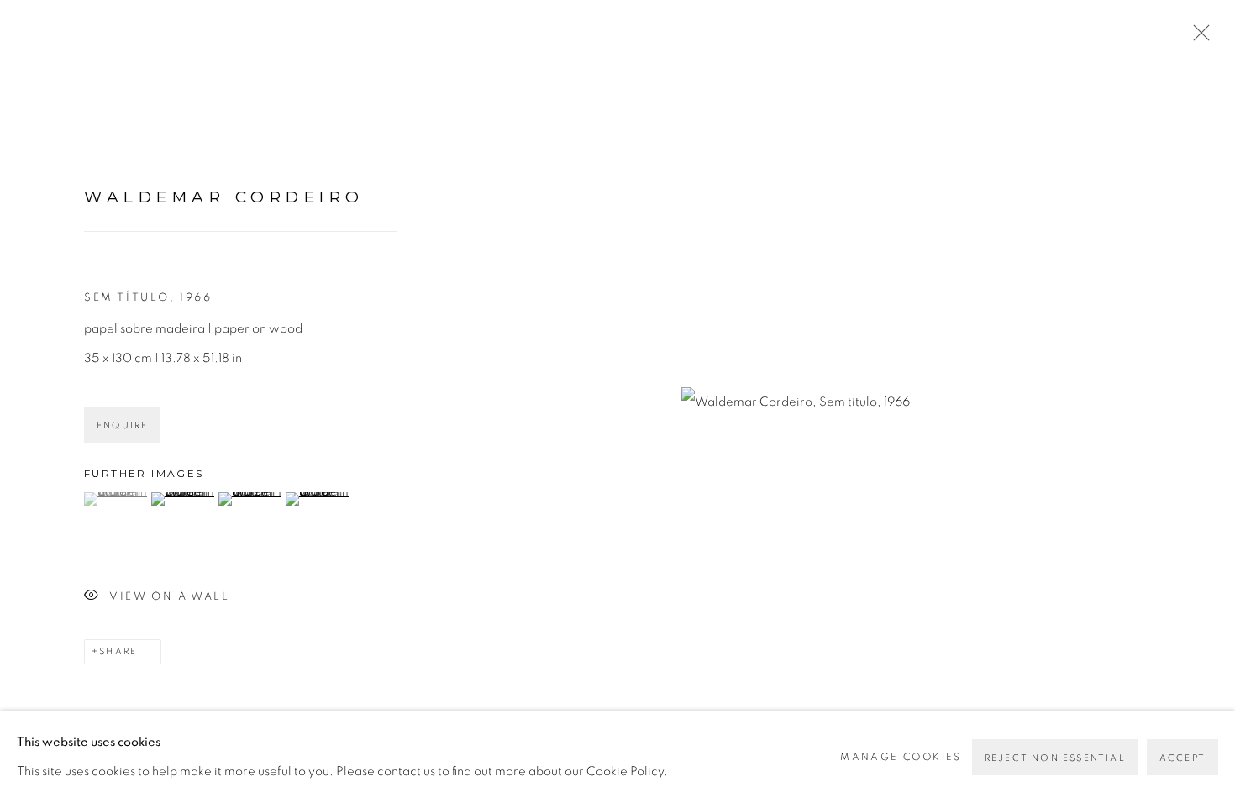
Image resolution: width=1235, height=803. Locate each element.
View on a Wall (169, 596)
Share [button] (118, 651)
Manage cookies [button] (901, 757)
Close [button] (1197, 37)
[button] (115, 499)
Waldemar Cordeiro (224, 197)
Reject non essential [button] (1055, 758)
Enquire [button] (122, 425)
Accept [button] (1182, 758)
